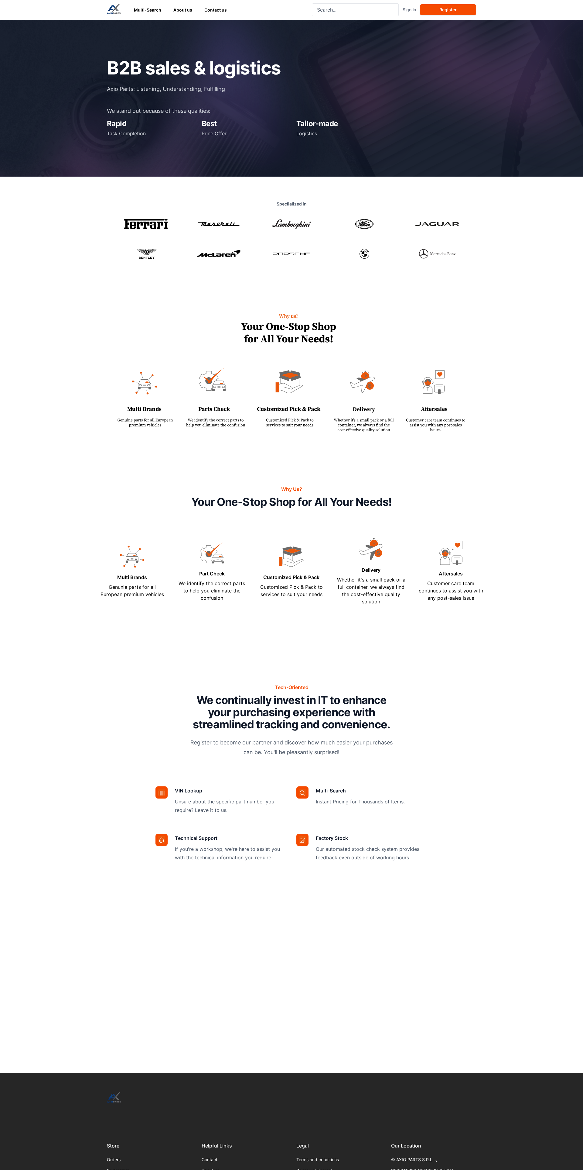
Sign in (409, 9)
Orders (114, 1159)
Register (448, 9)
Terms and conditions (317, 1159)
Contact (209, 1159)
